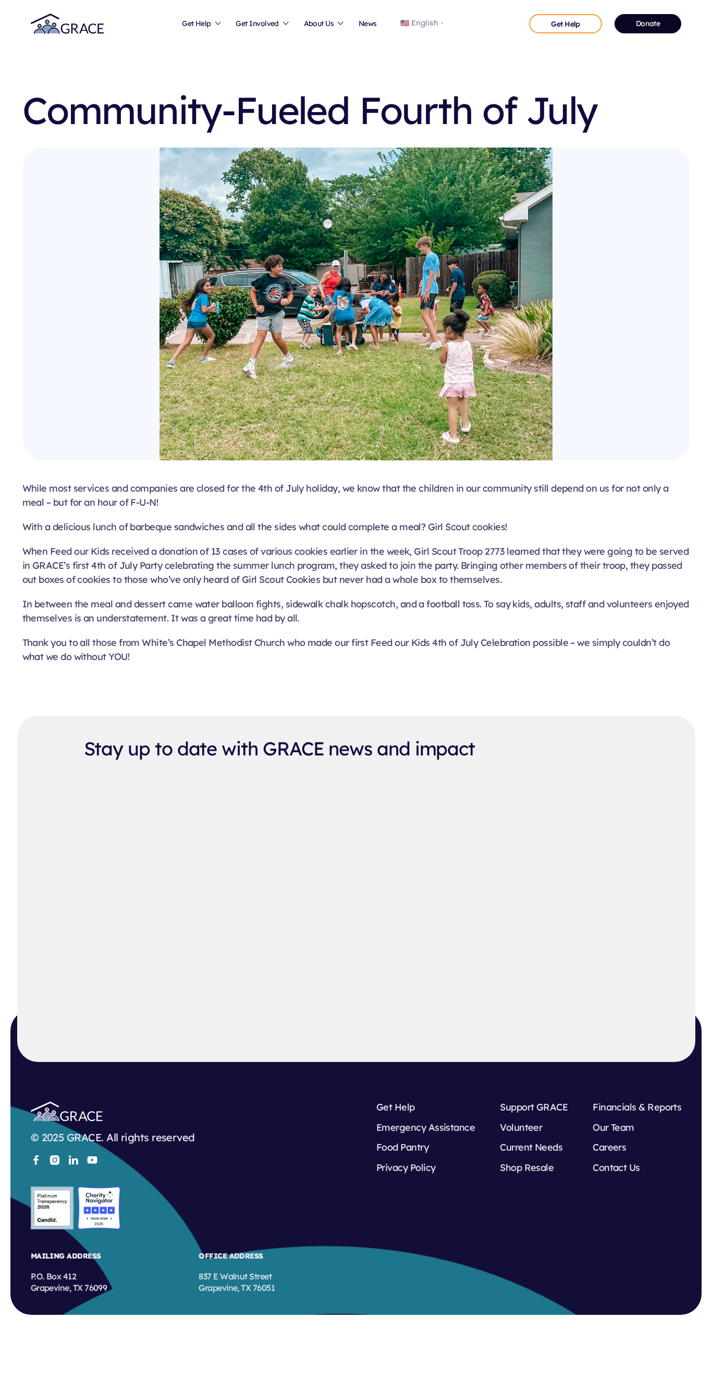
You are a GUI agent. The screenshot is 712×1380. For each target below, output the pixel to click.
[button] (202, 24)
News (368, 23)
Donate (648, 23)
